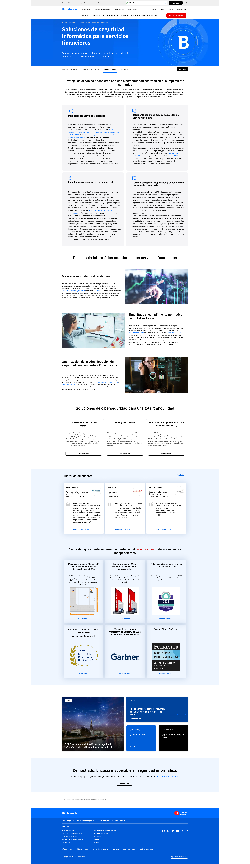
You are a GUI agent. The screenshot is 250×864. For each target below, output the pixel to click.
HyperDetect (80, 291)
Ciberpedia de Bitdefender (69, 836)
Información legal (67, 849)
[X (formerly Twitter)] (168, 831)
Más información (157, 709)
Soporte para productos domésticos (105, 831)
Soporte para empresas (101, 833)
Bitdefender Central (68, 831)
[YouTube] (177, 831)
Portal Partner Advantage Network (72, 839)
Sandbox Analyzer (68, 291)
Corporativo (73, 22)
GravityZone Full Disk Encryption (106, 382)
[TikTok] (187, 831)
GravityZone (98, 291)
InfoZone (97, 842)
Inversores (97, 836)
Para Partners (120, 821)
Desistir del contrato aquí (146, 849)
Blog (162, 9)
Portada (64, 22)
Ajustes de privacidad (129, 849)
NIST (176, 156)
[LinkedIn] (173, 831)
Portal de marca (67, 842)
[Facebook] (163, 831)
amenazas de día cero (136, 333)
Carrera (96, 839)
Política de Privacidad (82, 849)
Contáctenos (116, 849)
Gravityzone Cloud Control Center (72, 833)
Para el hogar (66, 821)
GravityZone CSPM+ (174, 333)
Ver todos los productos (168, 776)
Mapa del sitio (96, 849)
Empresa (106, 849)
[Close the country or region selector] (186, 3)
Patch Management (69, 384)
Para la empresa (104, 821)
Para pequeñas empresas (85, 821)
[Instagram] (182, 831)
